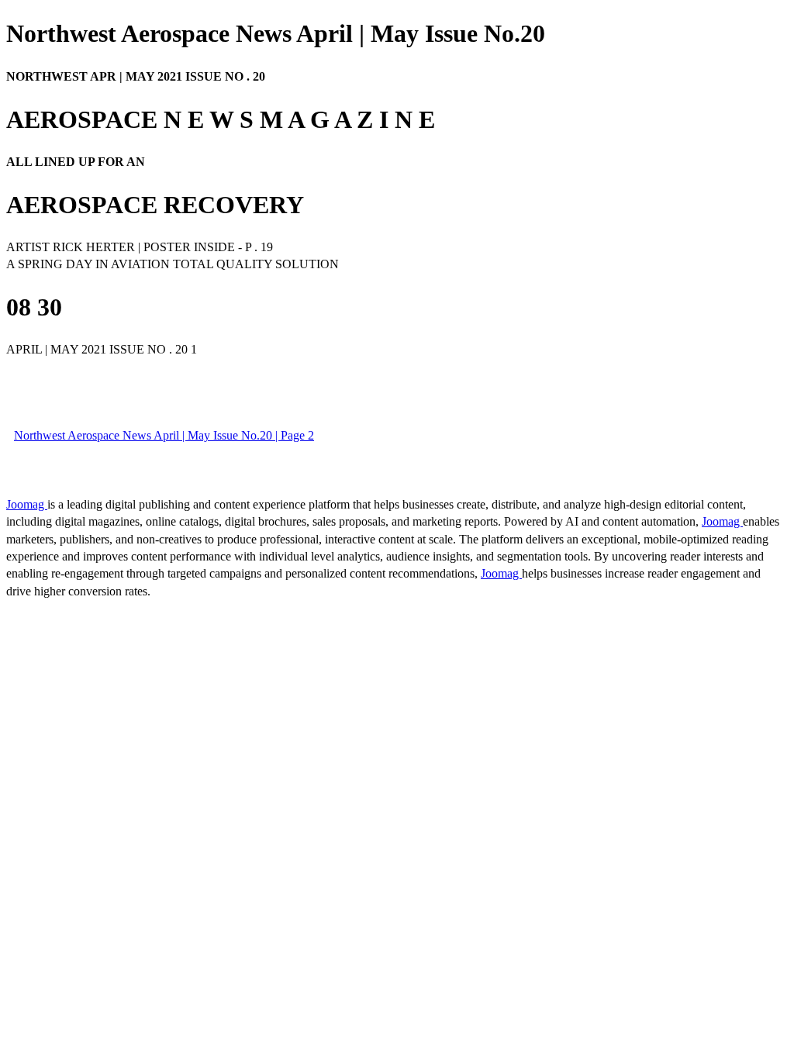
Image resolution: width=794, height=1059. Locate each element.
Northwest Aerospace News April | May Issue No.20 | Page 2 (164, 435)
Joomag (26, 504)
